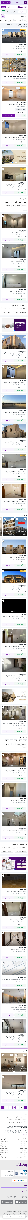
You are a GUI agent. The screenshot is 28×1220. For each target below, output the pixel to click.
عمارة (6, 20)
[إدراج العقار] (8, 7)
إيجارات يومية (14, 12)
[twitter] (8, 1197)
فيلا (20, 20)
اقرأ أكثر (25, 1134)
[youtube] (11, 1197)
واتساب (19, 54)
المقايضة (5, 11)
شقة (24, 20)
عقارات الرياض (23, 1142)
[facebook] (19, 1197)
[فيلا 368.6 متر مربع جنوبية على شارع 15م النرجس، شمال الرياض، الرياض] (14, 497)
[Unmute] (3, 663)
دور (11, 20)
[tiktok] (23, 1197)
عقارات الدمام (23, 1153)
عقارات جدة (24, 1144)
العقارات (22, 12)
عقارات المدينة (23, 1148)
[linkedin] (15, 1197)
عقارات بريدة (24, 1155)
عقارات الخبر (24, 1150)
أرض (15, 20)
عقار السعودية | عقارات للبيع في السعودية (16, 1117)
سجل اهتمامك (8, 115)
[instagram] (26, 1197)
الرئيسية (25, 1114)
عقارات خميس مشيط (21, 1157)
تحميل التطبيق (6, 2)
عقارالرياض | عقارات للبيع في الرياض (18, 1119)
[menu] (25, 7)
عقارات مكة (24, 1146)
